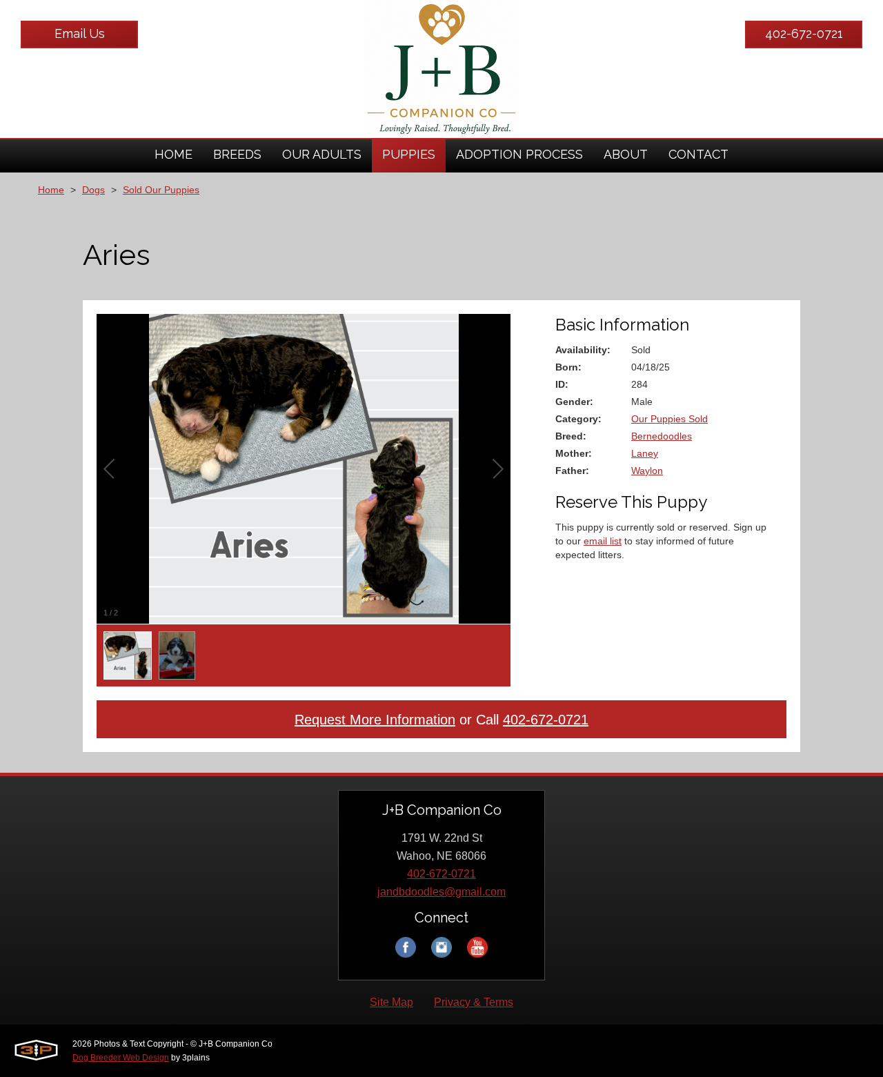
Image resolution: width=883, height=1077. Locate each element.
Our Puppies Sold (669, 418)
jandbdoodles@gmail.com (441, 892)
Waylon (647, 470)
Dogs (93, 189)
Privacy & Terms (473, 1002)
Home (51, 189)
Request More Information (375, 719)
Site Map (391, 1002)
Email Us (79, 33)
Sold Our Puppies (161, 189)
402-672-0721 (804, 33)
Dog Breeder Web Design (120, 1058)
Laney (644, 453)
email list (603, 540)
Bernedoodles (661, 436)
